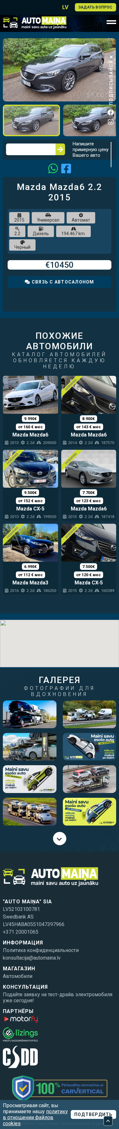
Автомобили (17, 976)
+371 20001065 (20, 932)
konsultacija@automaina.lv (32, 958)
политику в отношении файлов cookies (35, 1117)
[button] (110, 44)
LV (65, 7)
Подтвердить (93, 1114)
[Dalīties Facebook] (66, 168)
